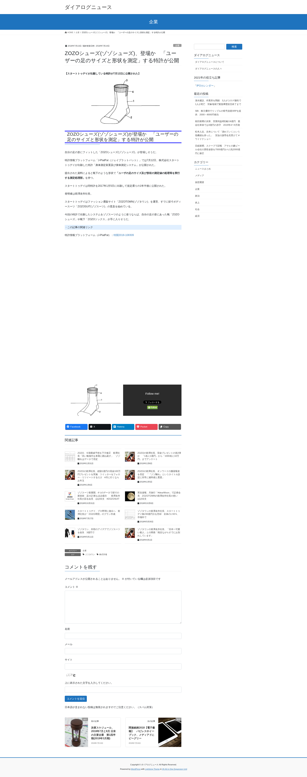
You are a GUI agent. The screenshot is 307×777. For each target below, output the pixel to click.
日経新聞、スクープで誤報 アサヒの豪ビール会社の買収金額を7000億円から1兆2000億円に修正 (217, 149)
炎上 (197, 202)
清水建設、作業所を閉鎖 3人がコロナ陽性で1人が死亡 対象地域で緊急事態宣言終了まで (218, 102)
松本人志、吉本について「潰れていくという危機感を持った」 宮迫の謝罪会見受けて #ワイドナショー (217, 135)
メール (68, 644)
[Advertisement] (91, 273)
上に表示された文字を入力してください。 (89, 682)
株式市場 (103, 554)
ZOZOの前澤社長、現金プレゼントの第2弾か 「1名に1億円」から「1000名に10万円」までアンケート (159, 456)
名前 (67, 629)
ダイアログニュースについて (209, 62)
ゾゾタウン (90, 554)
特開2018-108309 (124, 235)
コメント (71, 587)
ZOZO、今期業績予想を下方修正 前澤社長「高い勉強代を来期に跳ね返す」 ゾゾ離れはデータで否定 (99, 456)
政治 (197, 196)
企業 (177, 45)
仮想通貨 (199, 182)
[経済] (76, 723)
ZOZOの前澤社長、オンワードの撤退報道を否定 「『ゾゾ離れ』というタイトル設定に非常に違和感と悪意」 (159, 474)
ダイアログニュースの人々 (208, 68)
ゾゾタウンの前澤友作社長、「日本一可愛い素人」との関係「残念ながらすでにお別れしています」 (159, 532)
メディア (199, 175)
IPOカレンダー (205, 85)
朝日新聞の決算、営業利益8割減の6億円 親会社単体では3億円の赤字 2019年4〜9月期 (217, 123)
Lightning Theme (152, 769)
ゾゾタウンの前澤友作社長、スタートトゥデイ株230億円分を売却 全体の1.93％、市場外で (159, 514)
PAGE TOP (297, 751)
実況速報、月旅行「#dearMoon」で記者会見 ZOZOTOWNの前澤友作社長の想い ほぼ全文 (159, 495)
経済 (197, 216)
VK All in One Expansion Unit (174, 769)
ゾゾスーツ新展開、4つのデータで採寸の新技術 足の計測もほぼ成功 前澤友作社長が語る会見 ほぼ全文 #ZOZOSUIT (99, 495)
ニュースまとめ (203, 168)
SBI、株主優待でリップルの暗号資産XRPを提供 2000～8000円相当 (218, 113)
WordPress (136, 769)
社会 (197, 209)
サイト (68, 659)
